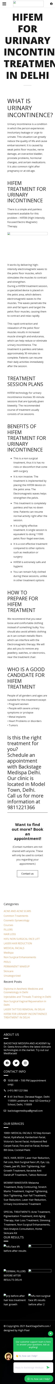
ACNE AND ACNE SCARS (17, 911)
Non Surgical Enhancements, (33, 1224)
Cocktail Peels (22, 1150)
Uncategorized (12, 975)
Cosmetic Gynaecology (16, 920)
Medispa (8, 952)
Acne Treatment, (40, 1212)
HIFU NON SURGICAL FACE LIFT (22, 939)
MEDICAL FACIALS (14, 948)
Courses (8, 925)
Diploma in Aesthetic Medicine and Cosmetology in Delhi (23, 990)
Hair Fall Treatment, (34, 1195)
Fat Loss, (9, 1162)
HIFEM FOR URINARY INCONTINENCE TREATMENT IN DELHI (25, 1015)
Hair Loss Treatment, (27, 1220)
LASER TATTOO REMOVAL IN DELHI (24, 1009)
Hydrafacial (17, 1137)
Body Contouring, (27, 1187)
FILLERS (8, 929)
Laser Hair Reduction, (37, 1158)
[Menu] (4, 4)
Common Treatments (16, 915)
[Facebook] (51, 3)
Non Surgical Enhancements (20, 957)
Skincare (8, 971)
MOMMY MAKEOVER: (16, 1182)
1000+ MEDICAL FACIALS (18, 1133)
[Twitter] (16, 1063)
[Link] (28, 4)
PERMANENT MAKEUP (17, 966)
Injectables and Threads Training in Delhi (27, 996)
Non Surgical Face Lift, (27, 1162)
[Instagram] (25, 1063)
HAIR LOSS (10, 934)
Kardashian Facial (35, 1137)
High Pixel (23, 1330)
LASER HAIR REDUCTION (18, 943)
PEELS (7, 962)
